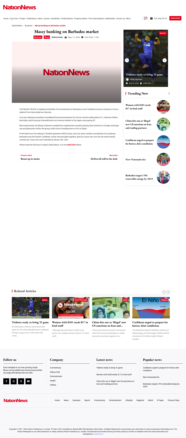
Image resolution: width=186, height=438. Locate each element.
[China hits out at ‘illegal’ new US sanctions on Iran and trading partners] (163, 124)
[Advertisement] (146, 257)
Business (28, 26)
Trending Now (138, 93)
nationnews (57, 37)
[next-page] (165, 60)
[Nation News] (19, 7)
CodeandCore (98, 434)
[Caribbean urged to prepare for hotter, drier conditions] (163, 142)
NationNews (17, 26)
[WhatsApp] (15, 132)
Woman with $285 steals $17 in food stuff (70, 324)
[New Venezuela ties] (163, 159)
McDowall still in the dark (104, 158)
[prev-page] (127, 60)
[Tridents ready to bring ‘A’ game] (146, 58)
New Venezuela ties (136, 159)
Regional (164, 300)
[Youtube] (28, 381)
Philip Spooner (136, 79)
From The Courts (81, 300)
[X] (15, 115)
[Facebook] (15, 107)
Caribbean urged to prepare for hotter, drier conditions (150, 324)
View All (164, 93)
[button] (145, 18)
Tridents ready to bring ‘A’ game (144, 74)
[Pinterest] (15, 124)
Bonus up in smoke (30, 158)
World (125, 300)
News (47, 37)
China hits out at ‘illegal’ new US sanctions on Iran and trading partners (138, 124)
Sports (163, 33)
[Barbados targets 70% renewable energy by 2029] (163, 177)
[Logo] (24, 400)
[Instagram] (14, 381)
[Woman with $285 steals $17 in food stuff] (163, 106)
